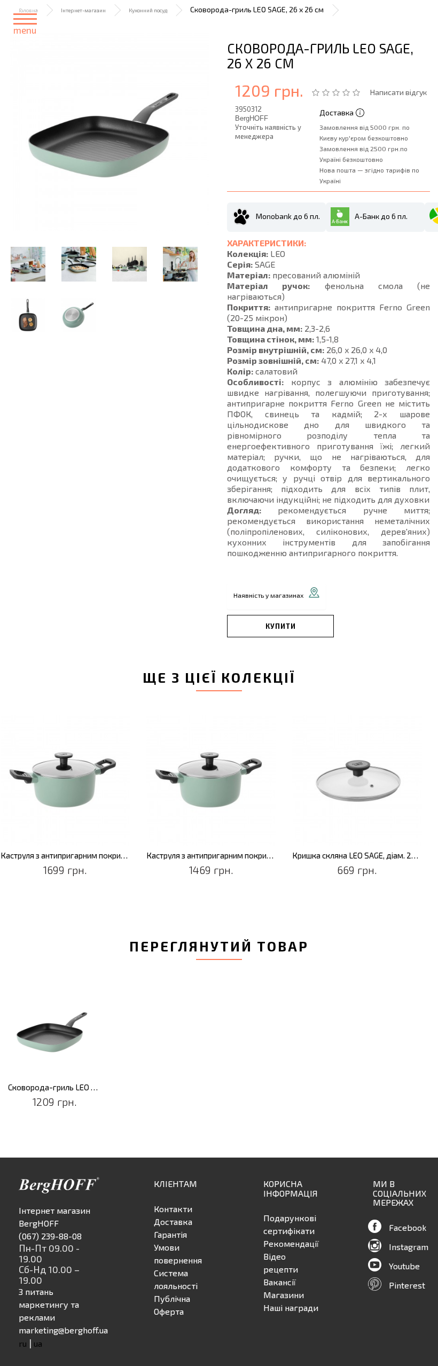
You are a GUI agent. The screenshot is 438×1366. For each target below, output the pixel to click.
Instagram (408, 1247)
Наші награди (290, 1307)
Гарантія (170, 1234)
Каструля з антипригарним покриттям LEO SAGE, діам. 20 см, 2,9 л (211, 855)
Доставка (173, 1221)
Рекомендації (291, 1243)
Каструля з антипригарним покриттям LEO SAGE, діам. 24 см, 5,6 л (65, 855)
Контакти (173, 1209)
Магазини (283, 1295)
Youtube (404, 1266)
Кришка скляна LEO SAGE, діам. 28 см (357, 855)
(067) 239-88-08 (50, 1236)
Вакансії (279, 1282)
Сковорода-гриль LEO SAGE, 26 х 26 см (54, 1087)
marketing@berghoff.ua (63, 1330)
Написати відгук (398, 92)
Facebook (407, 1227)
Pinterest (407, 1285)
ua (38, 1343)
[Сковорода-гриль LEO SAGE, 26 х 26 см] (109, 131)
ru (23, 1343)
